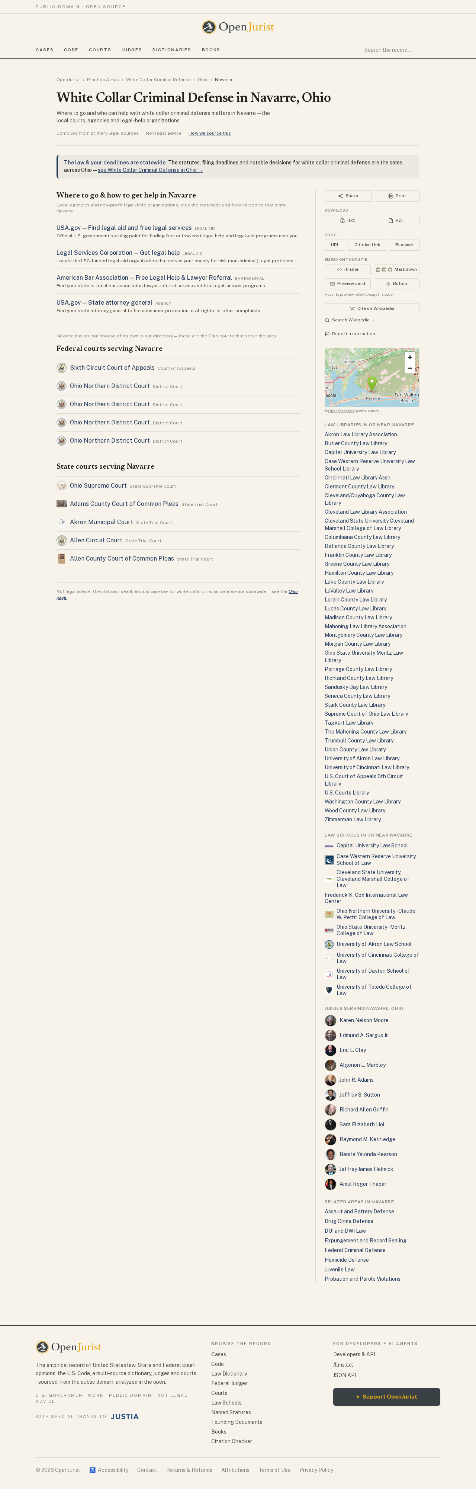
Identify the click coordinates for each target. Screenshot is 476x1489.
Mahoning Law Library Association (365, 626)
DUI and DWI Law (345, 1231)
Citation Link (367, 245)
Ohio (203, 79)
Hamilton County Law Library (359, 573)
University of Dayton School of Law (373, 974)
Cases (45, 49)
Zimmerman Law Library (353, 819)
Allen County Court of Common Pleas (122, 558)
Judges (132, 49)
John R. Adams (357, 1080)
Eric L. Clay (353, 1050)
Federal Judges (229, 1383)
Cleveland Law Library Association (366, 512)
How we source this (210, 133)
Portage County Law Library (358, 669)
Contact (147, 1470)
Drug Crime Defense (349, 1221)
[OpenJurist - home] (238, 27)
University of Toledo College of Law (374, 990)
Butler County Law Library (356, 443)
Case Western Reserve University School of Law (376, 859)
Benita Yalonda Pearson (368, 1154)
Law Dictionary (229, 1374)
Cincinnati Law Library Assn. (358, 478)
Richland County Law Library (359, 678)
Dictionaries (171, 49)
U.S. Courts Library (347, 793)
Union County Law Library (355, 749)
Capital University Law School (372, 845)
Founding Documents (237, 1422)
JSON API (344, 1375)
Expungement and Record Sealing (365, 1240)
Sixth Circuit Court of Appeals (112, 367)
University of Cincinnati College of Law (378, 958)
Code (71, 49)
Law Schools (226, 1403)
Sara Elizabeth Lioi (362, 1124)
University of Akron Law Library (362, 758)
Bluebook (404, 245)
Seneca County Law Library (357, 696)
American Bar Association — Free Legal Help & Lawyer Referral (144, 277)
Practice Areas (103, 79)
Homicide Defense (347, 1260)
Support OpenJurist (386, 1396)
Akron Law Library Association (361, 434)
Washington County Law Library (363, 802)
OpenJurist (68, 79)
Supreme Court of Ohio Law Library (366, 714)
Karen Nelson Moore (364, 1020)
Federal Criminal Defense (355, 1250)
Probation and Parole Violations (363, 1279)
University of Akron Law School (374, 944)
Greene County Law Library (357, 564)
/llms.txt (343, 1365)
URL (335, 245)
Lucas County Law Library (355, 609)
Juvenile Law (340, 1270)
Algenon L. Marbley (363, 1065)
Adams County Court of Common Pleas (124, 503)
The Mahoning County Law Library (365, 732)
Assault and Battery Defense (359, 1211)
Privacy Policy (316, 1470)
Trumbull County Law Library (359, 741)
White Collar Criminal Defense (158, 79)
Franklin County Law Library (358, 555)
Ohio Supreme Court (98, 485)
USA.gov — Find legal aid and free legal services (124, 227)
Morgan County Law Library (357, 644)
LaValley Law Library (349, 591)
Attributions (235, 1470)
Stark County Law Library (355, 705)
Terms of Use (274, 1470)
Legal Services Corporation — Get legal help (118, 252)
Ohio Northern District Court (110, 385)
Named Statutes (231, 1412)
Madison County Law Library (358, 617)
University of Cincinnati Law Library (367, 767)
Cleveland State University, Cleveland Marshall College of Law (373, 878)
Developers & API (354, 1354)
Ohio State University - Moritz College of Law (371, 930)
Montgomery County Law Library (363, 635)
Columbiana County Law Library (362, 537)
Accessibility (108, 1470)
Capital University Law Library (360, 452)
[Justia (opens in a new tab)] (124, 1416)
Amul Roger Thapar (363, 1184)
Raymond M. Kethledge (367, 1139)
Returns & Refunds (189, 1470)
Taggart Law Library (349, 723)
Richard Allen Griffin (364, 1110)
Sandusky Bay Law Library (356, 687)
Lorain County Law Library (356, 600)
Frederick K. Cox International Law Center (366, 898)
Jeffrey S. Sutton (360, 1095)
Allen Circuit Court (96, 540)
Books (211, 49)
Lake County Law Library (354, 582)
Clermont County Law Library (359, 487)
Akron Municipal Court (101, 522)
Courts (100, 49)
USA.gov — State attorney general (104, 302)
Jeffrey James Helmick (366, 1169)
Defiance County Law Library (359, 546)
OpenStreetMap (342, 410)
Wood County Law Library (355, 811)
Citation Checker (231, 1441)
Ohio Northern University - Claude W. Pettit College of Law (376, 914)
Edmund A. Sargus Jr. (364, 1035)
